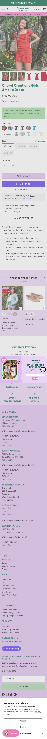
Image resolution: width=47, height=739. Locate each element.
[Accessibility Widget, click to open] (43, 369)
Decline (23, 727)
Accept (23, 720)
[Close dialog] (46, 357)
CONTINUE (35, 378)
